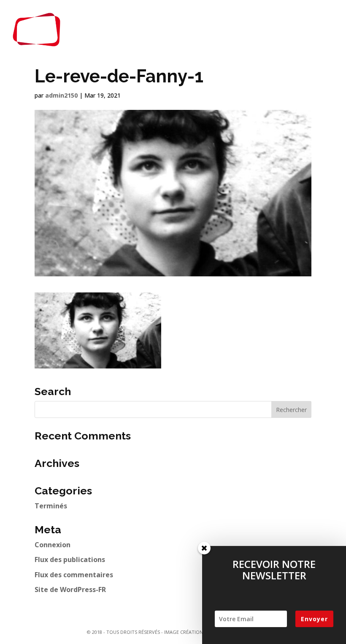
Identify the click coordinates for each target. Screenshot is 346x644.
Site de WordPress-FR (70, 589)
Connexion (52, 544)
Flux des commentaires (74, 574)
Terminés (51, 505)
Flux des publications (70, 559)
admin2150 (61, 95)
